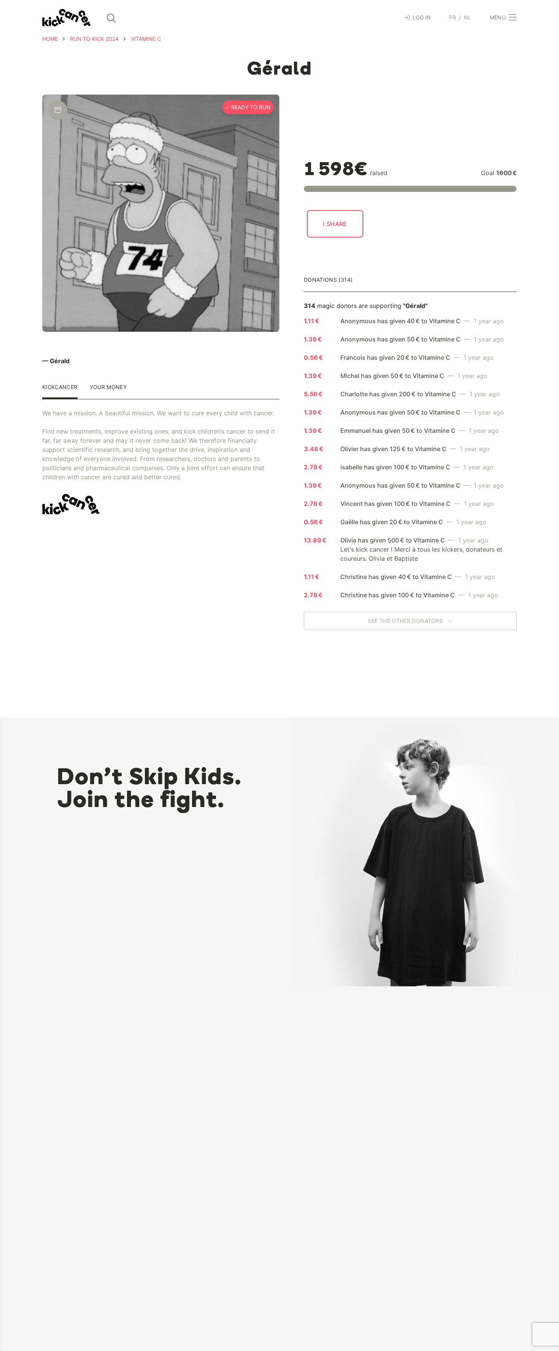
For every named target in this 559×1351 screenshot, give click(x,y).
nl (468, 17)
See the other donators (406, 620)
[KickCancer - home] (66, 18)
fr (452, 17)
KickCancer (60, 387)
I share (335, 224)
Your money (108, 387)
